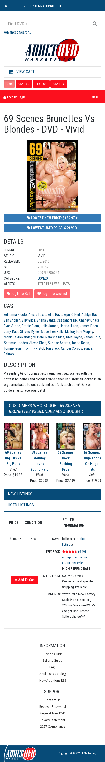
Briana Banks (46, 320)
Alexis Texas (37, 315)
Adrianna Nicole (15, 315)
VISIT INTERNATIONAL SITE (43, 6)
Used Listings (21, 505)
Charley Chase (89, 320)
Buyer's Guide (53, 654)
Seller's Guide (52, 660)
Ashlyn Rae (89, 315)
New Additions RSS (52, 680)
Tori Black (52, 348)
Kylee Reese (40, 331)
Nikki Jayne (74, 337)
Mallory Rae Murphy (79, 331)
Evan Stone (12, 326)
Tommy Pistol (34, 348)
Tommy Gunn (13, 348)
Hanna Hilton (69, 326)
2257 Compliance (52, 726)
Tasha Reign (80, 343)
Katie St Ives (21, 331)
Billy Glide (28, 320)
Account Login (15, 97)
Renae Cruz (92, 337)
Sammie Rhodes (16, 343)
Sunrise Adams (59, 343)
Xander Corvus (71, 348)
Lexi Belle (57, 331)
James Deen (89, 326)
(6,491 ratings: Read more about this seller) (74, 557)
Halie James (49, 326)
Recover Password (52, 706)
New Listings (20, 494)
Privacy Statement (52, 720)
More (89, 417)
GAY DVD (23, 84)
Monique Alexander (17, 337)
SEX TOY (41, 84)
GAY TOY (58, 84)
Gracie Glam (30, 326)
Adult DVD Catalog (52, 674)
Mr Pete (38, 337)
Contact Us (52, 700)
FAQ (52, 667)
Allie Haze (55, 315)
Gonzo (43, 278)
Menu (94, 97)
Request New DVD (52, 713)
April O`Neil (72, 315)
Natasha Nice (54, 337)
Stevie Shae (37, 343)
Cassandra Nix (67, 320)
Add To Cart (26, 580)
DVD (9, 84)
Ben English (12, 320)
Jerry (7, 331)
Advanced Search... (18, 32)
